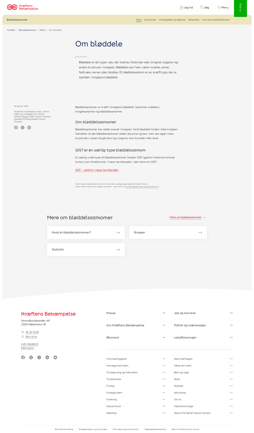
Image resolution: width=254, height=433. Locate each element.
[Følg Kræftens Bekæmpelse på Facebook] (23, 358)
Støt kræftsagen (183, 358)
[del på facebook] (16, 128)
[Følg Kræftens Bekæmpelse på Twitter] (39, 358)
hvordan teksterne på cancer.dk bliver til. (142, 186)
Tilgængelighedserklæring (155, 429)
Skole (177, 379)
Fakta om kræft (183, 365)
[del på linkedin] (29, 128)
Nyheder (178, 385)
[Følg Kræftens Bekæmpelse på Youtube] (55, 358)
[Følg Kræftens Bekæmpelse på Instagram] (31, 358)
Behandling (193, 19)
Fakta (138, 19)
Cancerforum (113, 406)
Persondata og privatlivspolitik (125, 429)
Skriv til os (31, 336)
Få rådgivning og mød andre (121, 372)
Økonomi (112, 337)
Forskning (111, 399)
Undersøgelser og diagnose (172, 19)
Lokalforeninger (185, 337)
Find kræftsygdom (116, 358)
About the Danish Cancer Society (192, 413)
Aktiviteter (180, 392)
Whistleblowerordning (64, 429)
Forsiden (11, 30)
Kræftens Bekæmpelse (48, 314)
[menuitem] (185, 7)
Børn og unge (181, 372)
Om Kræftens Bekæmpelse (125, 325)
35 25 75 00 (32, 332)
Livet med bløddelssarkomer (216, 19)
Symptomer (150, 19)
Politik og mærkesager (190, 325)
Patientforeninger (183, 406)
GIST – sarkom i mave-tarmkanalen (97, 169)
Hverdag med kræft (117, 365)
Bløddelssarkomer (17, 19)
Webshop (111, 413)
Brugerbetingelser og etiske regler (93, 429)
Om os (177, 399)
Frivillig (110, 385)
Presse (111, 313)
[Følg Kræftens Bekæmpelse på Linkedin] (47, 358)
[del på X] (22, 128)
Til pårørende (113, 379)
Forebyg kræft (114, 392)
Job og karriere (185, 313)
